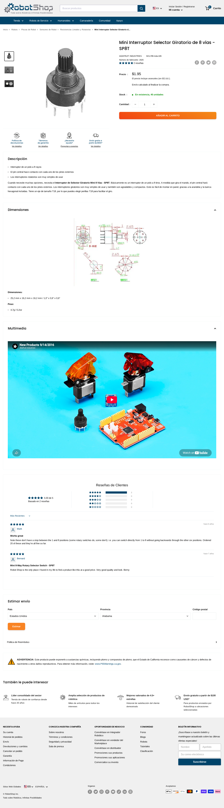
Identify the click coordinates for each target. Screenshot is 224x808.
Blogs (143, 737)
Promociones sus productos (108, 752)
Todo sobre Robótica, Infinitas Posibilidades (22, 798)
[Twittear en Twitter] (208, 62)
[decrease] (135, 104)
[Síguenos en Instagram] (101, 792)
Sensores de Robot (48, 29)
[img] (17, 524)
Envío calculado (140, 84)
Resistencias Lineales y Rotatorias (75, 29)
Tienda (17, 20)
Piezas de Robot (28, 29)
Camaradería (86, 20)
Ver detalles (17, 146)
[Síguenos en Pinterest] (107, 792)
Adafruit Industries (130, 56)
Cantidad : (124, 104)
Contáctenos (9, 765)
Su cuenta (8, 732)
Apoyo (119, 20)
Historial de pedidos (13, 737)
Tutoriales (145, 746)
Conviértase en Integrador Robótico (107, 734)
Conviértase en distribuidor (107, 748)
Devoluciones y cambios (15, 746)
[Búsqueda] (141, 8)
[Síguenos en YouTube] (113, 792)
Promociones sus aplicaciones (109, 757)
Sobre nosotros (56, 732)
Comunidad (104, 20)
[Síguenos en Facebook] (90, 792)
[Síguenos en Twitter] (96, 792)
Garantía (7, 755)
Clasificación (146, 751)
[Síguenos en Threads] (130, 792)
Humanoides (64, 20)
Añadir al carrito (168, 115)
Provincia (105, 609)
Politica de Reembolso (18, 642)
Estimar (16, 626)
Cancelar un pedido (12, 751)
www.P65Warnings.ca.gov (108, 663)
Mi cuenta (174, 10)
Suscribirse (199, 762)
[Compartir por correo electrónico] (214, 62)
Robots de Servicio (39, 20)
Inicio (5, 29)
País (10, 609)
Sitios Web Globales (12, 786)
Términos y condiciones (61, 737)
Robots (14, 29)
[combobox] (99, 8)
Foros (143, 732)
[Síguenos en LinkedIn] (125, 792)
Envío (6, 741)
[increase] (154, 104)
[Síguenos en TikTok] (119, 792)
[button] (126, 63)
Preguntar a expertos (69, 146)
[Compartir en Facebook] (197, 62)
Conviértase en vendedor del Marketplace (108, 742)
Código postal (200, 609)
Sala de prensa (56, 746)
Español (40, 786)
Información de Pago (13, 760)
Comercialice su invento (106, 762)
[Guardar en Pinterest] (203, 62)
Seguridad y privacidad (60, 741)
